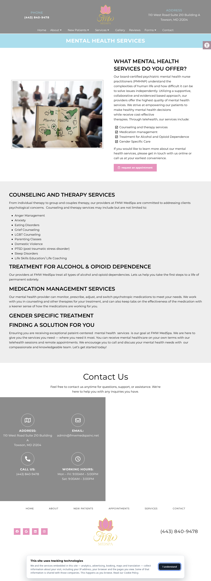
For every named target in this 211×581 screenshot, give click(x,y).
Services (100, 30)
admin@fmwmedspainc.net (78, 435)
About (54, 30)
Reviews (134, 30)
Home (41, 30)
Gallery (120, 30)
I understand (170, 566)
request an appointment (137, 167)
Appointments (119, 508)
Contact (168, 30)
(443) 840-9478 (36, 17)
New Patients (77, 30)
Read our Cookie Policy (125, 572)
